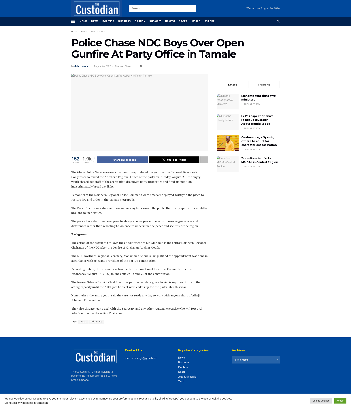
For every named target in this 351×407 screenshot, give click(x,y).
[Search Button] (192, 8)
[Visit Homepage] (96, 8)
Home (83, 21)
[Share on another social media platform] (204, 159)
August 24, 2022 (102, 66)
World (196, 21)
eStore (209, 21)
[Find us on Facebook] (272, 21)
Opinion (140, 21)
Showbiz (155, 21)
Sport (183, 21)
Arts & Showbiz (187, 376)
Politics (108, 21)
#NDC (83, 321)
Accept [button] (340, 400)
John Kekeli (81, 66)
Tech (181, 381)
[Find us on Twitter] (278, 21)
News (94, 21)
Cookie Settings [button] (321, 400)
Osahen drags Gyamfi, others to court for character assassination (259, 141)
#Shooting (96, 321)
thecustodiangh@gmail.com (141, 358)
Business (124, 21)
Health (170, 21)
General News (98, 31)
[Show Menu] (73, 21)
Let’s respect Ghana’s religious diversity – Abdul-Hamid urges (257, 119)
